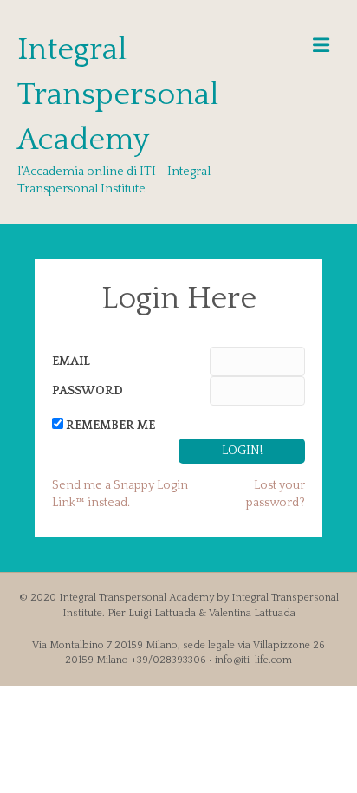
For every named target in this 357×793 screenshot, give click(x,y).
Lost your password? (275, 494)
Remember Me (110, 425)
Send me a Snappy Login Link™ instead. (120, 494)
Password (87, 391)
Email (71, 361)
